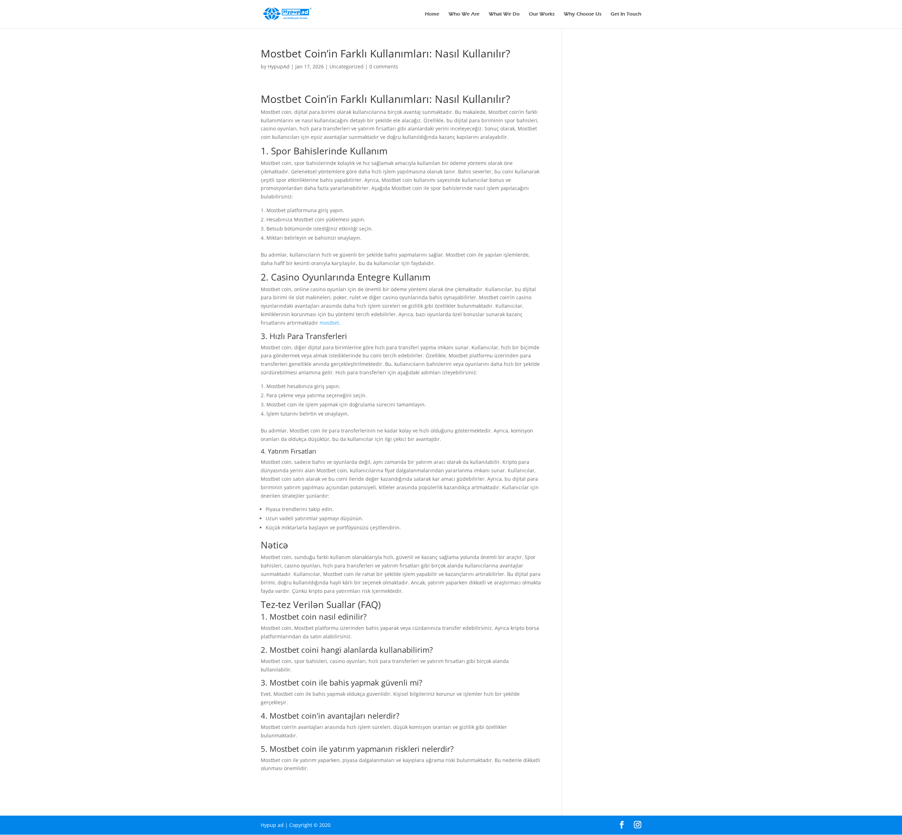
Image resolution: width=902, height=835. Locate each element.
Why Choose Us (582, 14)
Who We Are (464, 14)
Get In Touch (626, 14)
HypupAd (279, 66)
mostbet (329, 322)
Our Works (542, 14)
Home (432, 14)
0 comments (383, 66)
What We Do (504, 14)
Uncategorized (346, 66)
